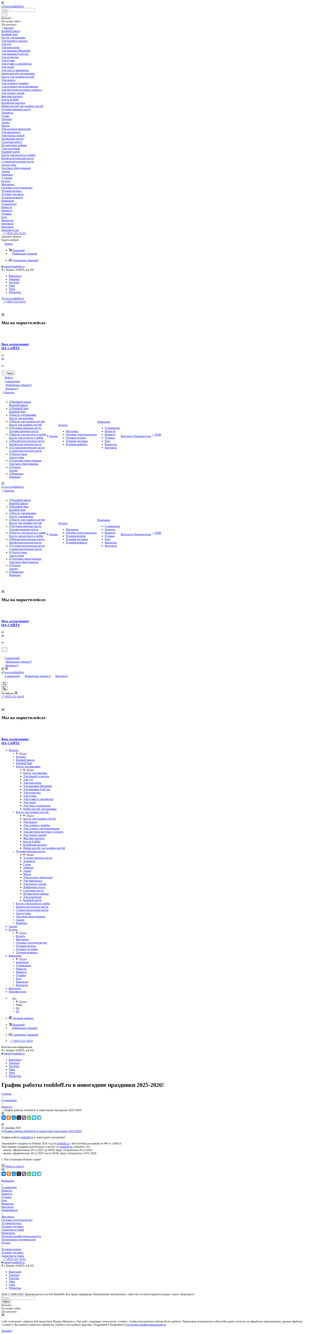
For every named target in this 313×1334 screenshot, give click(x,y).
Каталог (21, 756)
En (17, 1011)
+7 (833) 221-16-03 (14, 233)
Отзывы (6, 1197)
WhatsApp (15, 292)
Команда (6, 1193)
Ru (17, 1008)
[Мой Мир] (14, 1117)
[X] (19, 1117)
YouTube (14, 282)
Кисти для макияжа (35, 773)
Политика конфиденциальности (21, 1236)
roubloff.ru (27, 1137)
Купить (20, 936)
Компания (22, 962)
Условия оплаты (11, 1223)
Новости (6, 1190)
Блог (4, 1200)
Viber (12, 285)
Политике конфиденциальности (146, 1324)
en (2, 358)
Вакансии (7, 1203)
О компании (9, 1187)
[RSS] (2, 1124)
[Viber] (24, 1117)
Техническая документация (18, 1239)
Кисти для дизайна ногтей (39, 818)
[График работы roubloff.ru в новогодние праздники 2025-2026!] (41, 1131)
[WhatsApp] (29, 1117)
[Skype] (34, 1117)
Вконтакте (15, 275)
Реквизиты (8, 1233)
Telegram (14, 279)
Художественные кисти (37, 857)
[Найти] (4, 14)
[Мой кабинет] (3, 654)
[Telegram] (39, 1117)
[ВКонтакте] (3, 1117)
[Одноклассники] (9, 1117)
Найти (6, 1301)
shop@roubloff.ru (14, 266)
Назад (23, 753)
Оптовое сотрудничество (16, 1219)
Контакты (7, 1206)
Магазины (7, 1216)
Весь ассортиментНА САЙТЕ (15, 346)
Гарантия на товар (12, 1229)
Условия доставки (12, 1226)
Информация (9, 1210)
